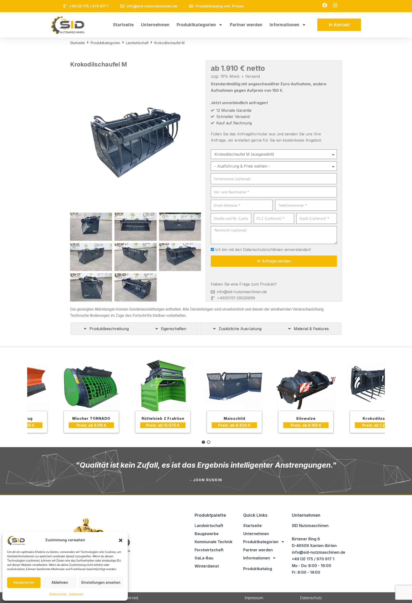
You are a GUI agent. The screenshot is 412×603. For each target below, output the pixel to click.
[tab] (106, 328)
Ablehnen (60, 582)
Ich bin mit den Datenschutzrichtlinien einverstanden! (263, 249)
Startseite (123, 24)
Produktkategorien (196, 24)
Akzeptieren (23, 582)
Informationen (284, 24)
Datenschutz (58, 594)
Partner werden (246, 24)
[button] (120, 540)
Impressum (76, 594)
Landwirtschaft (137, 43)
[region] (206, 397)
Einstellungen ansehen (100, 582)
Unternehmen (155, 24)
